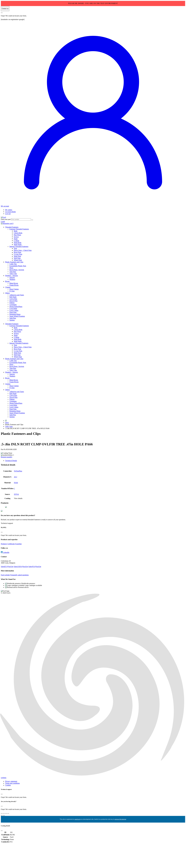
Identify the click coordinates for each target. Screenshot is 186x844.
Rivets (7, 281)
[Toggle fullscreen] (4, 813)
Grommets (13, 305)
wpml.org (77, 819)
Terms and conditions (12, 783)
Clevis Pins (13, 299)
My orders (8, 210)
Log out (8, 214)
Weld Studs (18, 244)
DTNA (16, 494)
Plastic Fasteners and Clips (14, 262)
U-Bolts (16, 241)
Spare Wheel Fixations (17, 316)
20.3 (15, 477)
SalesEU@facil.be (7, 566)
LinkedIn (6, 552)
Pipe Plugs (17, 235)
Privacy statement (11, 781)
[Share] (6, 813)
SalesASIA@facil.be (21, 566)
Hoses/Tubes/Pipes (15, 306)
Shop (7, 423)
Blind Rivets (13, 283)
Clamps (7, 287)
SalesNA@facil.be (34, 566)
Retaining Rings (14, 314)
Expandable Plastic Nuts (17, 266)
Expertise (18, 544)
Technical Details (11, 461)
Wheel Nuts (18, 260)
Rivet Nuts (17, 252)
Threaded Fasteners (11, 227)
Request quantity (6, 457)
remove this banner (120, 819)
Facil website (5, 575)
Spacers (12, 277)
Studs (16, 239)
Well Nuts (17, 258)
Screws (16, 237)
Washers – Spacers (11, 275)
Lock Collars (13, 310)
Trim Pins (12, 272)
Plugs (11, 268)
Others (7, 293)
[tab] (95, 461)
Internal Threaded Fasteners (18, 246)
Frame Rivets (14, 285)
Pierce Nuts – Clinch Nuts (23, 250)
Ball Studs (12, 297)
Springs (12, 320)
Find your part (6, 219)
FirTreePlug (18, 471)
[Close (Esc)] (8, 813)
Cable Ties (13, 264)
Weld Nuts (17, 256)
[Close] (2, 12)
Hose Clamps (14, 289)
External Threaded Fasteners (19, 229)
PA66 (16, 483)
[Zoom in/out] (2, 813)
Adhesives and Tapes (16, 295)
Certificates (11, 544)
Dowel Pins (13, 301)
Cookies (8, 785)
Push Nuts (12, 312)
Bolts (15, 231)
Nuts (15, 248)
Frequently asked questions (19, 575)
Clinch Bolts (18, 233)
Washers (12, 279)
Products (4, 544)
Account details (10, 212)
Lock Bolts (13, 308)
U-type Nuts (18, 254)
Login (3, 221)
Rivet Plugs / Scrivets (16, 270)
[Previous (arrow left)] (2, 815)
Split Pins (12, 318)
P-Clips (12, 291)
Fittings (12, 303)
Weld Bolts (17, 243)
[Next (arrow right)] (4, 815)
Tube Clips (13, 274)
